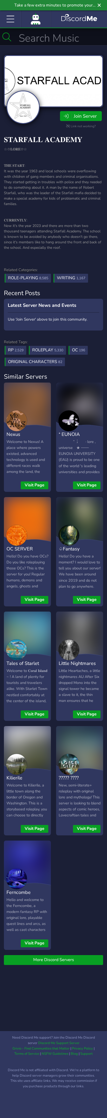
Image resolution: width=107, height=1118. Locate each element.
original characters (35, 362)
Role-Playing (28, 278)
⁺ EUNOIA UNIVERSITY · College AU (74, 442)
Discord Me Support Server (58, 1043)
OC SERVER (19, 548)
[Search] (7, 37)
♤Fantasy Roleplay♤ (70, 552)
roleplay (47, 350)
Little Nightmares (77, 663)
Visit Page (34, 485)
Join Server (85, 116)
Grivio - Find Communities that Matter (41, 1048)
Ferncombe (18, 892)
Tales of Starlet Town (22, 667)
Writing (71, 278)
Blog (74, 1053)
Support (86, 1053)
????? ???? (69, 777)
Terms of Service (26, 1053)
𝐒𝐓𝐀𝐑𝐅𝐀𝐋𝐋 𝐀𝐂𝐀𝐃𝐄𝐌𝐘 (43, 140)
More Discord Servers (53, 960)
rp (16, 350)
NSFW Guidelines (55, 1053)
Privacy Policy (82, 1048)
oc (78, 350)
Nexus (13, 434)
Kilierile (14, 777)
